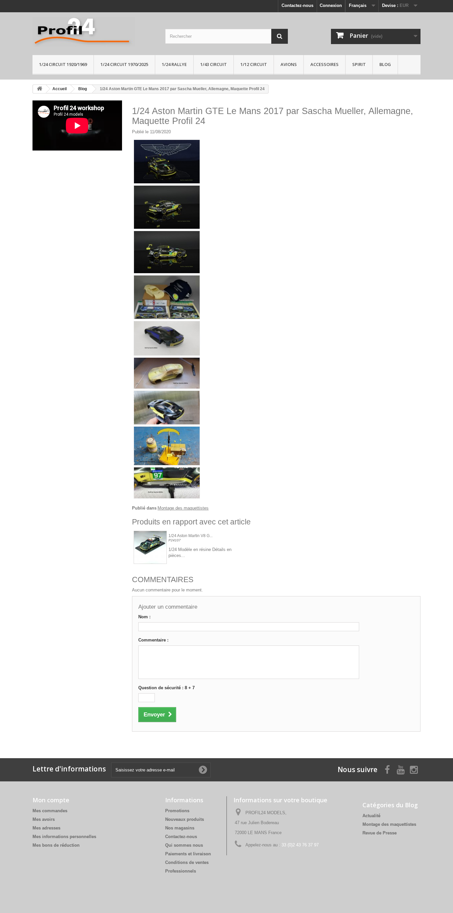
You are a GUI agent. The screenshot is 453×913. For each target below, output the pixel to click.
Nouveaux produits (184, 819)
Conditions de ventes (187, 862)
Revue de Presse (379, 832)
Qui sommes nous (184, 845)
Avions (289, 64)
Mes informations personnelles (64, 836)
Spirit (359, 64)
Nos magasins (179, 827)
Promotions (177, 810)
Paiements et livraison (188, 853)
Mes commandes (49, 810)
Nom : (144, 616)
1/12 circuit (253, 64)
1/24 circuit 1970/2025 (124, 64)
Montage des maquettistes (183, 508)
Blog (385, 64)
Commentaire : (153, 640)
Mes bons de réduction (56, 845)
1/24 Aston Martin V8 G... (190, 536)
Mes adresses (46, 827)
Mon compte (50, 800)
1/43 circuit (213, 64)
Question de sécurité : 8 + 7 (166, 687)
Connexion (331, 5)
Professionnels (180, 871)
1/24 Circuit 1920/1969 (63, 64)
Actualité (371, 815)
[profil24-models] (93, 32)
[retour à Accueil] (39, 89)
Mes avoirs (43, 819)
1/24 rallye (174, 64)
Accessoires (324, 64)
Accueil (59, 89)
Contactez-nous (297, 5)
